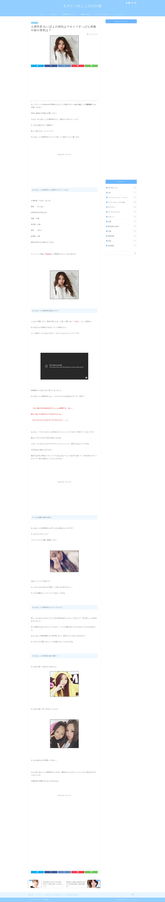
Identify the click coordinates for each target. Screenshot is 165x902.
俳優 (121, 221)
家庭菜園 (121, 236)
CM (121, 192)
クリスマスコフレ (121, 212)
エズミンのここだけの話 (82, 6)
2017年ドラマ (121, 188)
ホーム (43, 14)
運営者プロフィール (69, 14)
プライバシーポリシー (102, 14)
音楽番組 (121, 245)
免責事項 (46, 899)
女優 (121, 231)
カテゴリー (54, 14)
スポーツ (121, 217)
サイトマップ (119, 14)
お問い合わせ (85, 14)
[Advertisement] (64, 84)
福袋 (121, 241)
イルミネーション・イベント (121, 197)
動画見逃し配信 (121, 226)
